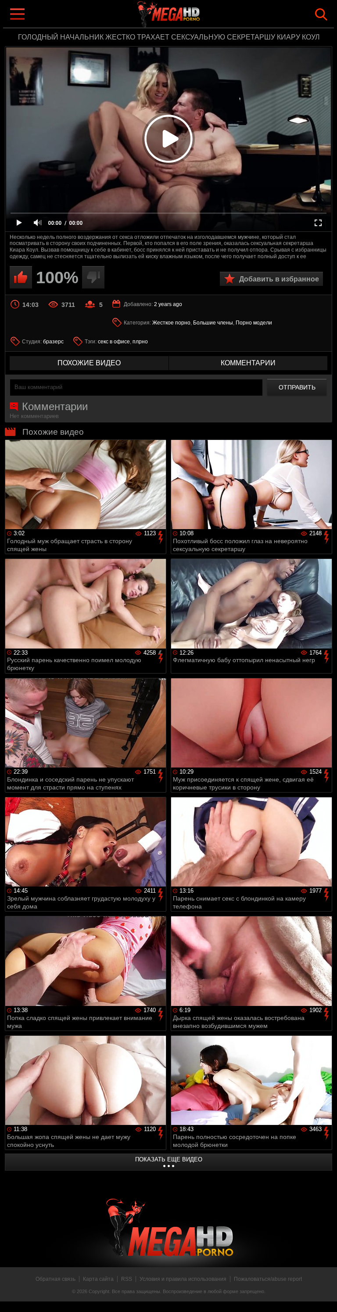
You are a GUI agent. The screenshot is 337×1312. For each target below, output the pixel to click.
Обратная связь (55, 1279)
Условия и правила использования (183, 1279)
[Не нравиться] (93, 277)
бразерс (53, 342)
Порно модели (254, 323)
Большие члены (213, 323)
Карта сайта (98, 1279)
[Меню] (17, 13)
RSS (126, 1279)
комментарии (248, 363)
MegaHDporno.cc (186, 15)
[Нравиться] (21, 277)
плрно (140, 342)
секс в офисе (114, 342)
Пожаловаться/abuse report (268, 1279)
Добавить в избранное (279, 279)
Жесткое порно (171, 323)
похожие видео (89, 363)
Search (321, 14)
